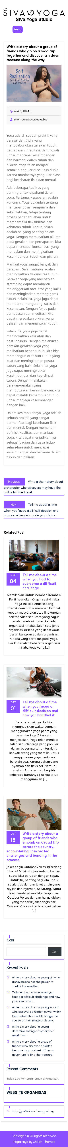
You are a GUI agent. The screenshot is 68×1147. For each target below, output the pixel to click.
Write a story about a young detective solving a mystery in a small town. (33, 1031)
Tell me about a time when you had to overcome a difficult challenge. (39, 581)
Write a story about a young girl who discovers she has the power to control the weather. (36, 982)
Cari (10, 940)
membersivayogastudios (30, 119)
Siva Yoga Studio (34, 19)
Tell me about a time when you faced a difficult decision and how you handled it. (40, 708)
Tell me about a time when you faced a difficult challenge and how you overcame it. (36, 997)
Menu (17, 29)
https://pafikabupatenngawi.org (33, 1111)
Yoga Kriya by (34, 1142)
